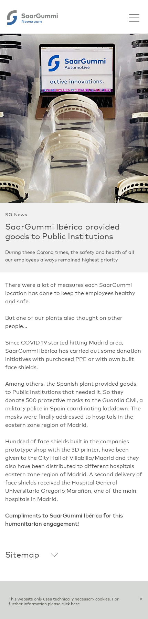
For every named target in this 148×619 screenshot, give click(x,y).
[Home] (32, 17)
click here (71, 604)
